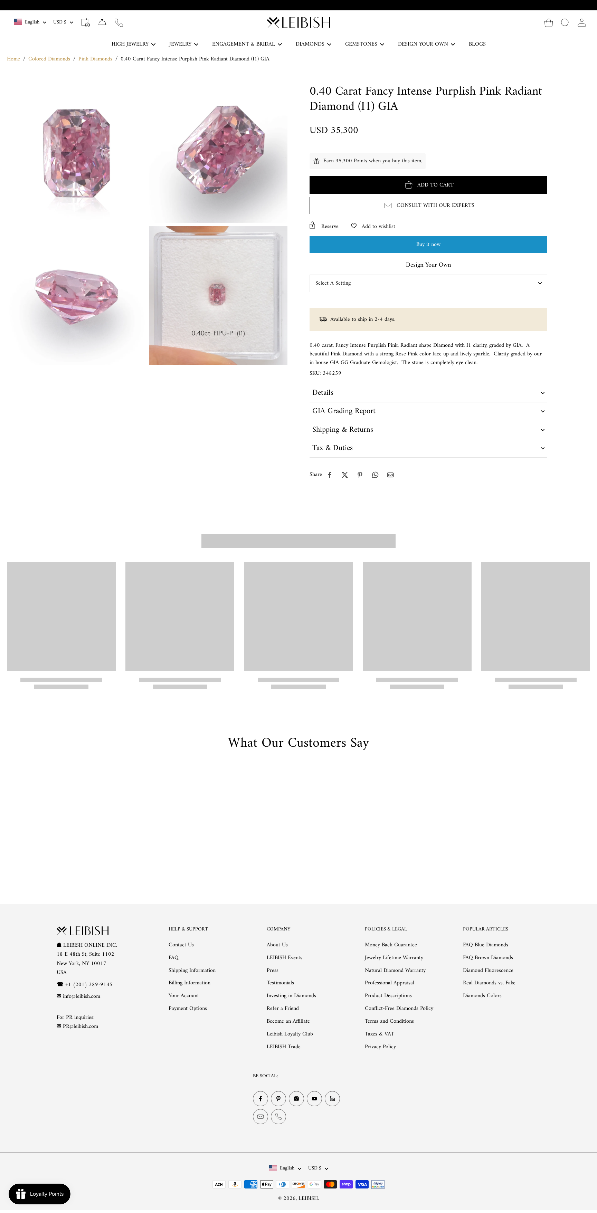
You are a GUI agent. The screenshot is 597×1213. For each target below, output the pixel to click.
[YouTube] (314, 1098)
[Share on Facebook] (329, 475)
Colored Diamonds (49, 59)
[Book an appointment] (85, 22)
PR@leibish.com (80, 1026)
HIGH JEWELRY (130, 44)
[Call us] (119, 22)
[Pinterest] (278, 1098)
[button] (428, 185)
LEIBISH (308, 1198)
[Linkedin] (332, 1098)
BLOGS (477, 44)
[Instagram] (296, 1098)
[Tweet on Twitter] (344, 475)
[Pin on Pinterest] (360, 475)
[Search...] (565, 22)
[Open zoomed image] (76, 153)
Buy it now (428, 244)
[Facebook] (260, 1098)
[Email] (260, 1116)
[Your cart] (548, 22)
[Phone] (278, 1116)
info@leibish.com (81, 996)
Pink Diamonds (95, 59)
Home (13, 59)
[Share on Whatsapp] (375, 475)
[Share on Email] (390, 475)
